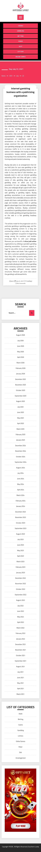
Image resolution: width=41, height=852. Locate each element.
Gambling (20, 31)
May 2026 (20, 351)
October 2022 (20, 589)
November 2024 (20, 451)
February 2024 (20, 501)
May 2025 (20, 418)
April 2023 (20, 556)
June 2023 (20, 545)
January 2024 (20, 506)
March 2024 (20, 495)
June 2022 (20, 611)
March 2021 (20, 694)
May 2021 (20, 683)
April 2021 (20, 688)
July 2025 (21, 407)
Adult (20, 713)
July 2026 (21, 340)
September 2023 (20, 528)
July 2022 (21, 605)
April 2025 (20, 423)
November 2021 (20, 650)
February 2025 (20, 434)
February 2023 (20, 567)
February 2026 (20, 368)
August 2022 (20, 600)
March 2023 (20, 561)
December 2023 (20, 512)
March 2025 (20, 429)
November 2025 (20, 385)
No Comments (21, 283)
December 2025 (20, 379)
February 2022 (20, 633)
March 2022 (20, 628)
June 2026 (20, 346)
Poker (20, 41)
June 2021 (20, 677)
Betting (21, 36)
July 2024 (21, 473)
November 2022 (20, 583)
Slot (20, 46)
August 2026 (20, 335)
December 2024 (20, 445)
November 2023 (20, 517)
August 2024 (20, 467)
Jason (12, 281)
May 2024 (20, 484)
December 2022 (20, 578)
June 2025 (20, 412)
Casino (20, 26)
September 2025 (20, 396)
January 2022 (20, 639)
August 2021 (20, 666)
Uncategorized (20, 758)
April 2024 (20, 489)
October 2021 (20, 655)
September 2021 (20, 661)
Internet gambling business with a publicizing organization (20, 92)
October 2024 (20, 456)
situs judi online (30, 241)
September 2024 (20, 462)
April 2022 (20, 622)
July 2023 (21, 539)
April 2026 (20, 357)
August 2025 (20, 401)
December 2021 (20, 644)
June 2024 (20, 478)
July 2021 (21, 672)
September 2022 (20, 594)
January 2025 (20, 440)
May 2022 (20, 617)
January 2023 (20, 572)
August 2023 (20, 534)
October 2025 (20, 390)
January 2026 (20, 373)
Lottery (20, 51)
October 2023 (20, 523)
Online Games (20, 57)
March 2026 (20, 363)
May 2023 (20, 550)
